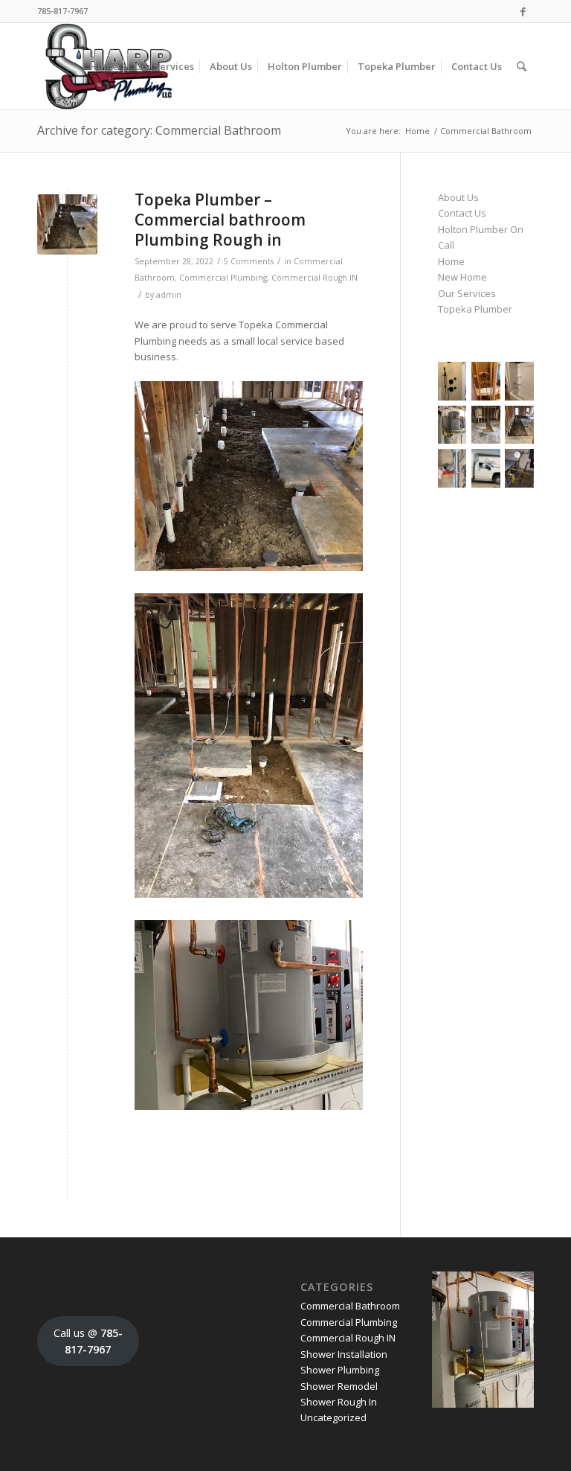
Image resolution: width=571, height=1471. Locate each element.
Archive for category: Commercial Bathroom (159, 130)
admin (168, 295)
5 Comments (249, 261)
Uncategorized (333, 1417)
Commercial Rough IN (314, 277)
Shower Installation (343, 1354)
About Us (458, 197)
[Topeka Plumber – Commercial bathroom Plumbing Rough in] (67, 224)
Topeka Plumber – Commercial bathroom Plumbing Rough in (220, 220)
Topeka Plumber (475, 309)
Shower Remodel (339, 1386)
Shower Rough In (338, 1401)
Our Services (467, 293)
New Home (462, 277)
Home (417, 130)
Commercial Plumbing (223, 277)
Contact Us (462, 213)
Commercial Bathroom (350, 1305)
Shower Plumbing (339, 1369)
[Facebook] (523, 11)
